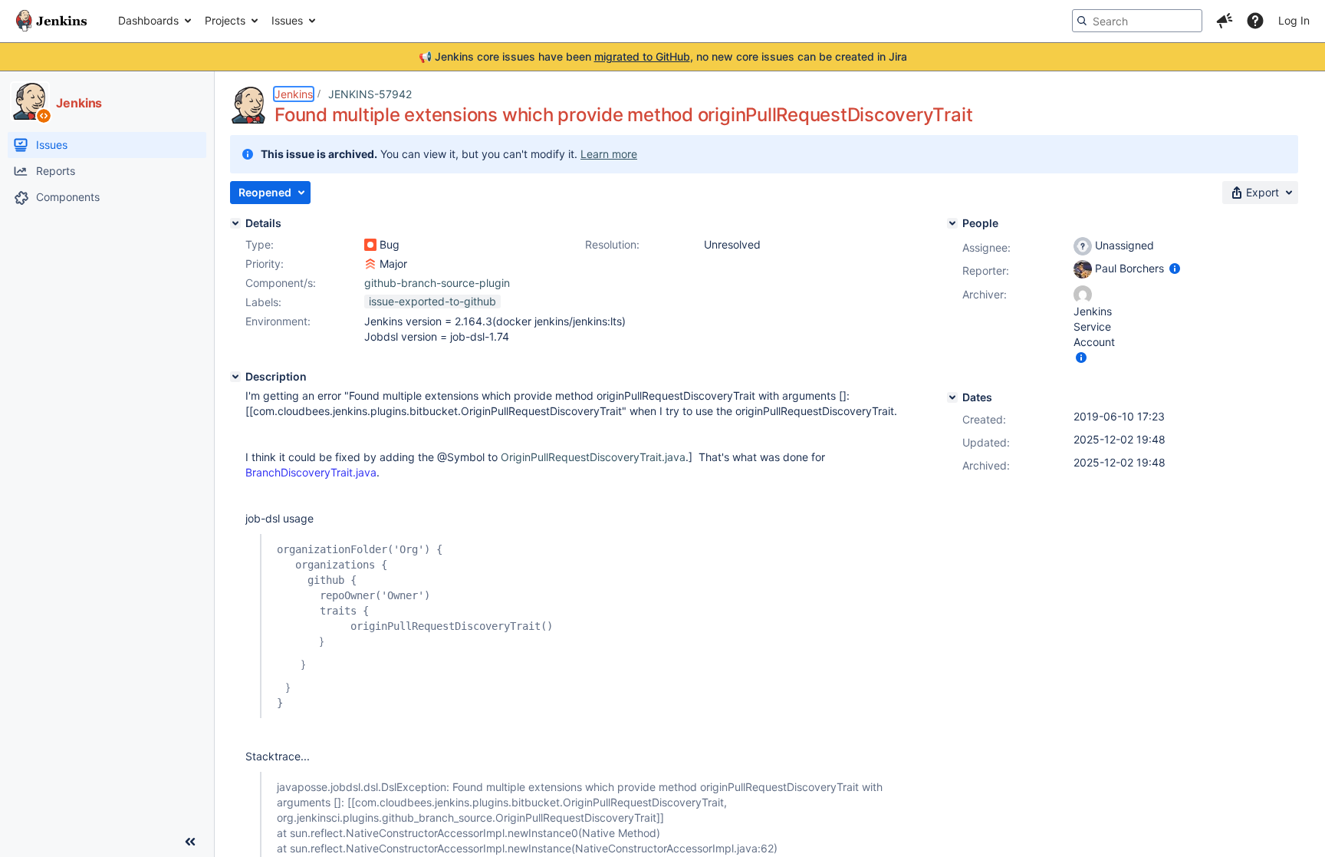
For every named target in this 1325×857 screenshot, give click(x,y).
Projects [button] (225, 20)
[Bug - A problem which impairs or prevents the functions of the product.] (370, 245)
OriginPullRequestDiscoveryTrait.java (593, 456)
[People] (952, 223)
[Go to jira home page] (51, 20)
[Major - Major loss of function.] (370, 264)
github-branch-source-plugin (437, 282)
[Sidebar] (190, 841)
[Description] (235, 376)
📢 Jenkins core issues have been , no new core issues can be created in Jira (663, 56)
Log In (1294, 20)
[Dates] (952, 397)
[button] (1224, 20)
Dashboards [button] (148, 20)
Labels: (263, 301)
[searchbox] (1137, 20)
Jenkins (294, 94)
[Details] (235, 223)
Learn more (608, 153)
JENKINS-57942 (370, 94)
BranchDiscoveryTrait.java (310, 472)
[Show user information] (1175, 268)
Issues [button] (287, 20)
